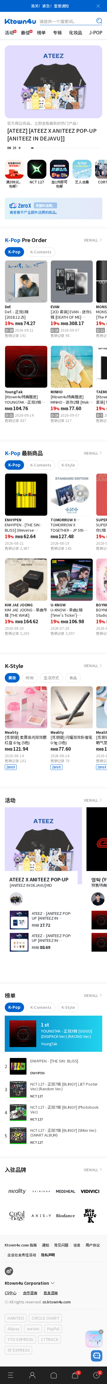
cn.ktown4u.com (57, 1301)
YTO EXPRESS (20, 1339)
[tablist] (53, 252)
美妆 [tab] (12, 677)
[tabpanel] (53, 344)
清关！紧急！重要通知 (50, 6)
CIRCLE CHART (45, 1318)
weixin (33, 1329)
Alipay (13, 1329)
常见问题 (61, 1244)
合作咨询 (30, 1292)
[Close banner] (98, 6)
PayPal (53, 1329)
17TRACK (49, 1339)
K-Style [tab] (68, 465)
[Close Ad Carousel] (101, 1331)
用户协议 (93, 1244)
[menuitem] (9, 32)
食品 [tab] (73, 677)
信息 (77, 1244)
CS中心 (10, 1292)
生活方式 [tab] (51, 677)
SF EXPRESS (18, 1350)
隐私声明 (48, 1254)
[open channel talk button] (96, 1355)
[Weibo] (9, 1271)
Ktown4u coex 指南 (21, 1244)
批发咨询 (51, 1292)
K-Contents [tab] (40, 252)
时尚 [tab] (30, 677)
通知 (45, 1244)
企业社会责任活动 (21, 1254)
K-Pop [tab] (14, 252)
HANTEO (15, 1318)
